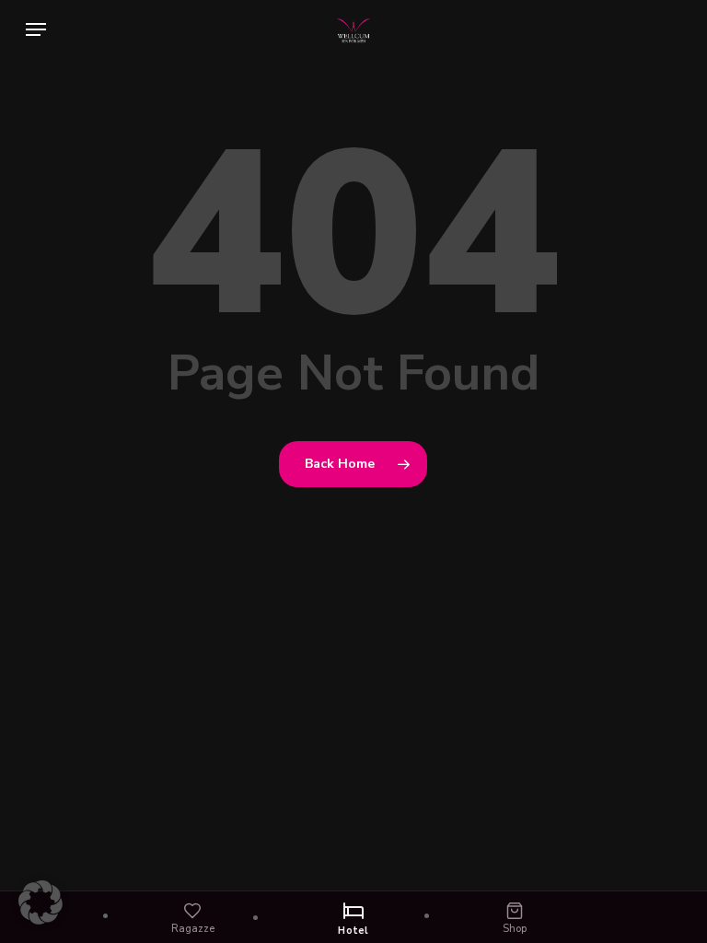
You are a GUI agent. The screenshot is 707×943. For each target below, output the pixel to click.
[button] (36, 29)
